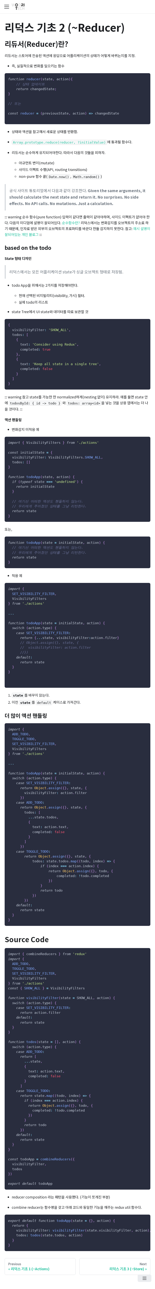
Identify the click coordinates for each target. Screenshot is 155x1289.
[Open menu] (144, 1278)
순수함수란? (71, 222)
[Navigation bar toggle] (7, 7)
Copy (144, 77)
